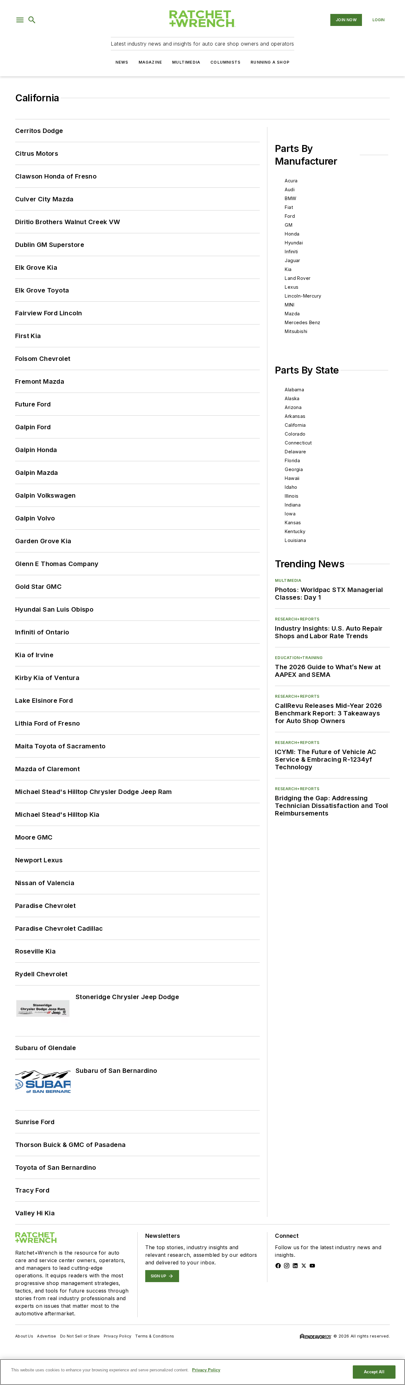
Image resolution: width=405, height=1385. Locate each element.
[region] (202, 1372)
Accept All (374, 1371)
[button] (20, 20)
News (121, 62)
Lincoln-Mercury (303, 296)
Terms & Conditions (154, 1336)
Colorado (295, 434)
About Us (24, 1336)
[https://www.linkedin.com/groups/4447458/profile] (295, 1265)
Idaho (291, 487)
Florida (292, 460)
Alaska (292, 398)
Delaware (295, 451)
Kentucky (295, 531)
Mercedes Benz (302, 322)
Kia (288, 269)
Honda (292, 233)
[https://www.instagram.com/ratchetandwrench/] (287, 1265)
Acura (291, 180)
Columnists (225, 62)
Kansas (293, 522)
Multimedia (186, 62)
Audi (290, 189)
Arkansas (295, 416)
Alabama (294, 389)
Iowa (290, 513)
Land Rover (297, 278)
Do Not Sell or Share (80, 1336)
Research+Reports (297, 619)
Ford (290, 216)
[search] (32, 20)
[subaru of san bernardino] (43, 1082)
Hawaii (292, 478)
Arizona (293, 407)
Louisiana (295, 540)
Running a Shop (270, 62)
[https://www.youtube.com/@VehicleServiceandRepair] (312, 1265)
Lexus (291, 287)
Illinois (291, 496)
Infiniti (291, 251)
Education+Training (298, 657)
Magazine (150, 62)
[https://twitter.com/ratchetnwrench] (304, 1265)
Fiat (289, 207)
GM (288, 225)
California (295, 425)
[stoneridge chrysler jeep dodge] (43, 1008)
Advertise (46, 1336)
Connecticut (298, 442)
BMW (290, 198)
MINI (289, 304)
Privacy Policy (118, 1336)
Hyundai (294, 242)
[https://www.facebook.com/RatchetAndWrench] (278, 1265)
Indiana (293, 504)
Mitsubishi (296, 331)
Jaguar (292, 260)
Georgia (294, 469)
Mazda (292, 313)
